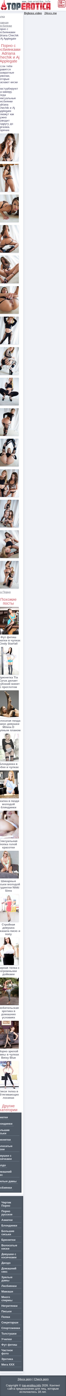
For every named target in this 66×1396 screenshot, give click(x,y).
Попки (5, 1317)
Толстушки (8, 1333)
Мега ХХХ (7, 1364)
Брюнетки (8, 1239)
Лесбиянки (9, 1286)
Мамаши (7, 1291)
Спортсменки (10, 1328)
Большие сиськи (7, 1233)
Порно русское (6, 1213)
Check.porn (41, 1379)
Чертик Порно (6, 1204)
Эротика (7, 1359)
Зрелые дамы (6, 1279)
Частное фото (7, 1352)
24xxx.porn (25, 1379)
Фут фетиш (9, 1344)
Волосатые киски (9, 1247)
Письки (6, 1311)
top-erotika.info (31, 1385)
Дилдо (5, 1263)
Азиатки (7, 1220)
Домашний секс (8, 1270)
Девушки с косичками (8, 1256)
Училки (6, 1339)
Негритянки (9, 1305)
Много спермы (7, 1299)
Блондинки (9, 1225)
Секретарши (9, 1322)
